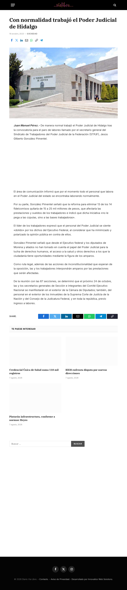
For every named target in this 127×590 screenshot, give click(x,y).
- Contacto (43, 579)
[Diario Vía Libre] (63, 5)
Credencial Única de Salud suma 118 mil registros (34, 371)
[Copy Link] (36, 40)
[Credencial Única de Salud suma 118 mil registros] (35, 351)
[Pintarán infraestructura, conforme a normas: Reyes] (35, 398)
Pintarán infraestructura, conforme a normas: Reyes (32, 418)
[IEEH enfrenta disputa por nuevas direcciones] (92, 351)
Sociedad (32, 34)
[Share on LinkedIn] (21, 40)
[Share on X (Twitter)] (16, 40)
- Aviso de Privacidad (59, 579)
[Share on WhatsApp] (31, 40)
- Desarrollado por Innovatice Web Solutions (91, 579)
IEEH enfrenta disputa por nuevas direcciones (86, 371)
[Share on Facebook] (11, 40)
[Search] (114, 5)
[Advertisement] (64, 166)
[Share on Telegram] (41, 40)
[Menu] (13, 5)
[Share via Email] (26, 40)
